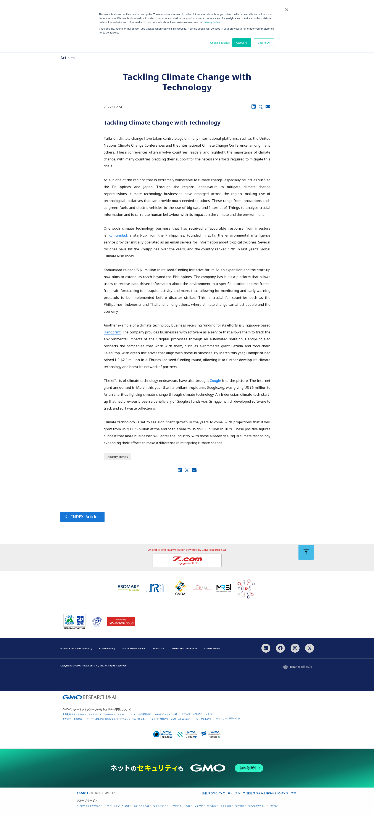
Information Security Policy (76, 648)
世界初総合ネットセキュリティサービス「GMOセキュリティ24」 (95, 714)
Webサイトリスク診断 (166, 714)
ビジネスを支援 (141, 805)
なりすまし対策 (203, 719)
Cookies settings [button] (220, 42)
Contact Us (158, 648)
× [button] (286, 8)
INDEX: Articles (85, 516)
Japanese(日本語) (301, 667)
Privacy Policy (211, 22)
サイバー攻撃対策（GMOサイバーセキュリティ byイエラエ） (117, 719)
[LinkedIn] (253, 106)
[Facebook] (280, 647)
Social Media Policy (133, 648)
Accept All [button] (242, 42)
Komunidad (117, 235)
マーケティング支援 (180, 805)
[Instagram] (295, 647)
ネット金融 (225, 805)
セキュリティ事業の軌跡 (228, 718)
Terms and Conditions (184, 648)
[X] (261, 106)
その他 (273, 805)
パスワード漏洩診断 (141, 714)
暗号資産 (239, 805)
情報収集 (211, 805)
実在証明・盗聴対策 (72, 719)
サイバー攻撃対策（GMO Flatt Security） (171, 719)
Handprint (112, 332)
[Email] (268, 106)
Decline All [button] (264, 42)
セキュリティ (159, 805)
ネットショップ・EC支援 (117, 805)
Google (215, 380)
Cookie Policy (212, 648)
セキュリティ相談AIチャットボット (199, 714)
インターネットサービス (88, 805)
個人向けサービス (257, 805)
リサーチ (198, 805)
